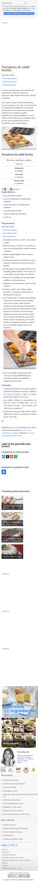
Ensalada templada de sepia (13, 839)
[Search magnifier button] (26, 3)
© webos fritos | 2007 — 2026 (11, 868)
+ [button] (11, 189)
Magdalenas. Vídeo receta (12, 807)
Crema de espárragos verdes (13, 803)
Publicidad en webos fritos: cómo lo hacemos (16, 860)
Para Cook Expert (10, 78)
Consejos (7, 376)
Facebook (13, 876)
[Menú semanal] (19, 747)
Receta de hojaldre (9, 787)
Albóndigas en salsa (10, 791)
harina (31, 433)
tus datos (32, 6)
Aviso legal (5, 852)
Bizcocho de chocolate (11, 780)
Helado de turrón (9, 825)
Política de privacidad (9, 855)
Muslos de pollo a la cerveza (13, 811)
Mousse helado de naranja (12, 832)
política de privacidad (24, 10)
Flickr (28, 876)
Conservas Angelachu (26, 770)
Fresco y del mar (11, 770)
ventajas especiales (24, 758)
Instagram (9, 876)
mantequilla (6, 436)
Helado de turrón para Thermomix (15, 828)
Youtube (17, 876)
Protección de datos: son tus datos (13, 857)
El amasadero (18, 770)
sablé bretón (17, 436)
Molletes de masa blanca (12, 800)
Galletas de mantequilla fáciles (14, 784)
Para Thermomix (10, 82)
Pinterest (24, 876)
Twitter (20, 876)
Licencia (4, 863)
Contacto (5, 865)
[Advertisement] (19, 43)
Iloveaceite (3, 770)
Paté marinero (8, 835)
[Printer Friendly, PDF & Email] (4, 474)
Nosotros (5, 849)
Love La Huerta (33, 770)
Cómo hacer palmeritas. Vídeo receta (16, 814)
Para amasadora (9, 85)
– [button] (5, 189)
